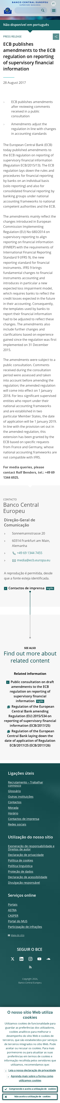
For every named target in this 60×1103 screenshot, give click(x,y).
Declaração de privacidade (26, 855)
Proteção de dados (20, 871)
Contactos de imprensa (26, 588)
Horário (13, 813)
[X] (12, 959)
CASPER (13, 915)
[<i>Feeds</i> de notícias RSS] (30, 967)
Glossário (14, 791)
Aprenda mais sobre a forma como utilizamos (32, 1078)
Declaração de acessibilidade (27, 877)
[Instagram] (30, 959)
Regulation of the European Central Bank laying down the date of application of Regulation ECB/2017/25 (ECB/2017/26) (30, 738)
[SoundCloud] (48, 959)
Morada (13, 808)
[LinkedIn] (21, 959)
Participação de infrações (25, 927)
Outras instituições (20, 796)
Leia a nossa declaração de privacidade (32, 1070)
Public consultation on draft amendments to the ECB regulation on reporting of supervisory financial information (32, 692)
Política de (20, 860)
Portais (12, 904)
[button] (53, 3)
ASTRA (12, 910)
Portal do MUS (17, 921)
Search (42, 10)
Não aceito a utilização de (32, 1097)
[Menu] (53, 10)
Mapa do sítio (17, 935)
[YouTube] (39, 959)
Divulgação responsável (24, 882)
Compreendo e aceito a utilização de (32, 1089)
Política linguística (20, 866)
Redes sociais (17, 824)
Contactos (14, 802)
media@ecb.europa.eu (33, 560)
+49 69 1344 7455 (29, 553)
